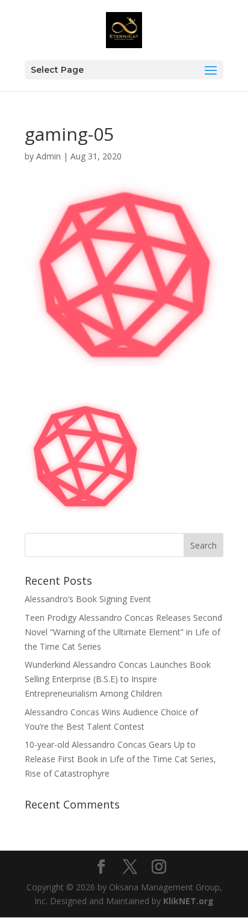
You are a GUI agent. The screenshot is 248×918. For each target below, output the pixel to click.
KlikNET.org (188, 901)
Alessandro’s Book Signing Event (88, 599)
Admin (48, 156)
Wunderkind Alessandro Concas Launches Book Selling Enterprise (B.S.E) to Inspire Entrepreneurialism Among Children (118, 679)
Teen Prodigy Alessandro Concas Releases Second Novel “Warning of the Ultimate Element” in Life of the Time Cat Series (123, 632)
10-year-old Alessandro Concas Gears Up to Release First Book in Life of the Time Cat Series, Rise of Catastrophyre (120, 759)
